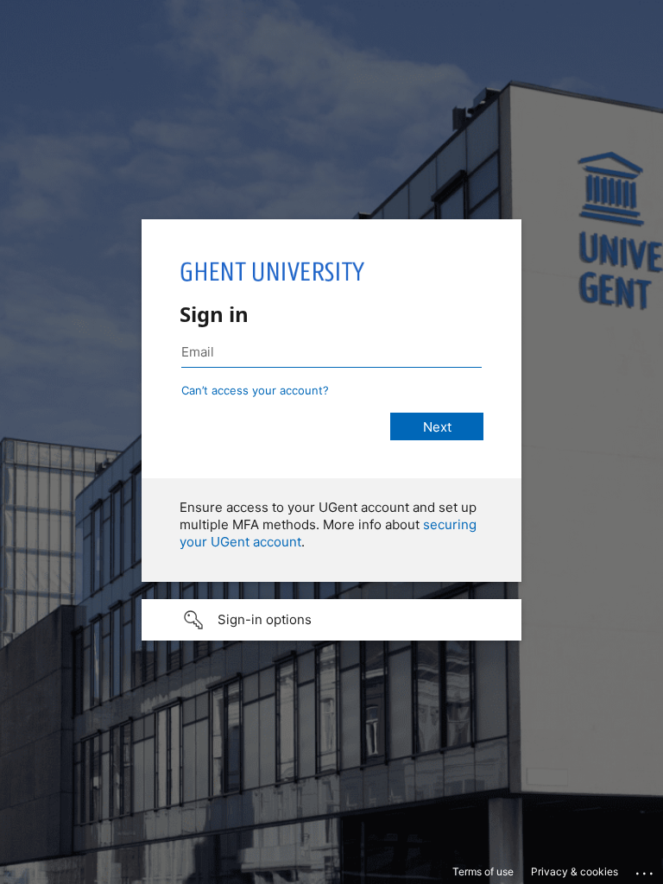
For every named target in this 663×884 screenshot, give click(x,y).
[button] (331, 620)
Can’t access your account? (255, 390)
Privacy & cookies (574, 871)
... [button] (645, 869)
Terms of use (483, 871)
